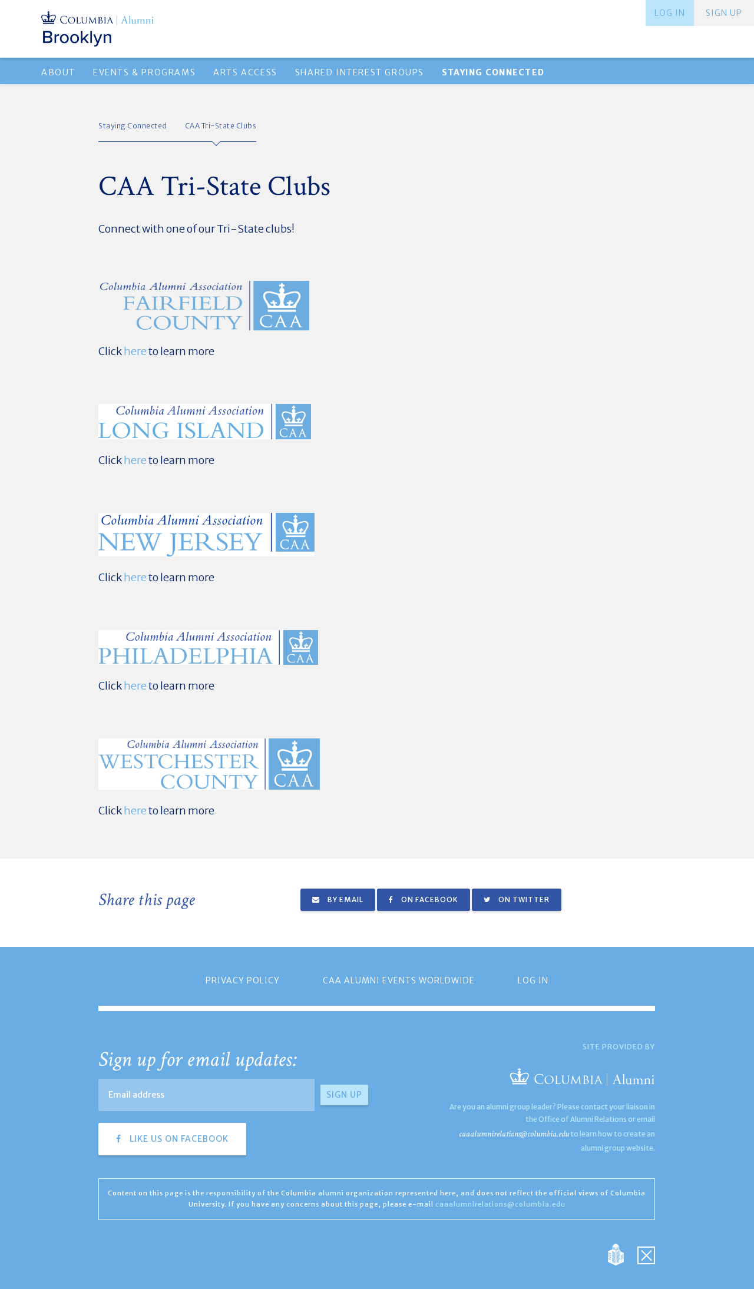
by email (344, 899)
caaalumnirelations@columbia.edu (514, 1133)
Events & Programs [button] (144, 72)
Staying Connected (132, 125)
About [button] (58, 72)
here (135, 351)
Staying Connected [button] (493, 72)
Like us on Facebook (178, 1139)
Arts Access (245, 72)
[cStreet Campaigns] (646, 1254)
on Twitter (523, 899)
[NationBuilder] (622, 1254)
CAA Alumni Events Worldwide (399, 980)
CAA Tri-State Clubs (221, 125)
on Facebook (428, 899)
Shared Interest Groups (359, 72)
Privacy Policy (243, 980)
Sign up (724, 13)
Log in (669, 13)
